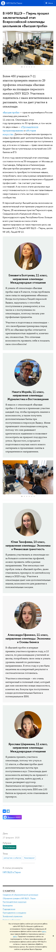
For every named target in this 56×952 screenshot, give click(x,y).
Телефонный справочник (12, 916)
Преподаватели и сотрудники (14, 913)
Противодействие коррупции (14, 902)
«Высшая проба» (11, 112)
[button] (5, 48)
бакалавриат (29, 858)
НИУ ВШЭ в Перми (14, 3)
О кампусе (9, 890)
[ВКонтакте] (4, 811)
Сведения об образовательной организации (20, 895)
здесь (44, 931)
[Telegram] (8, 811)
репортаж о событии (12, 858)
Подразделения (9, 909)
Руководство (8, 905)
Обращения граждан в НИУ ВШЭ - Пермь (19, 898)
